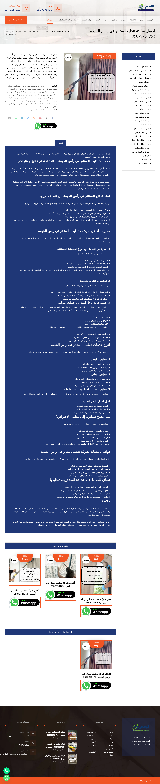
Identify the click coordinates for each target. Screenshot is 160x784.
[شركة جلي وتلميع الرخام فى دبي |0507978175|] (72, 759)
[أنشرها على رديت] (34, 118)
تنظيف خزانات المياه (141, 74)
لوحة (111, 735)
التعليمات (92, 752)
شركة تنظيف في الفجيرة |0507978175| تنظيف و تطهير (55, 747)
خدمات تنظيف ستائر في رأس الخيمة (35, 101)
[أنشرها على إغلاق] (46, 118)
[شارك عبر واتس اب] (15, 118)
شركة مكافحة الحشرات (139, 140)
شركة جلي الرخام (142, 132)
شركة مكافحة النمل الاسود (138, 144)
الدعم (94, 742)
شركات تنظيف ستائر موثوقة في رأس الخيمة (32, 104)
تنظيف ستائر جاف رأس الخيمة (24, 95)
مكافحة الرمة (143, 159)
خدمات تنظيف (143, 82)
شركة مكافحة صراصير (140, 152)
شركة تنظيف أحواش (141, 93)
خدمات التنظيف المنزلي (139, 78)
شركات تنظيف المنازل (140, 89)
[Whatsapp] (6, 778)
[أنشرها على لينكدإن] (21, 118)
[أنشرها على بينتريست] (40, 118)
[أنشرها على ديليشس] (28, 118)
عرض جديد (109, 748)
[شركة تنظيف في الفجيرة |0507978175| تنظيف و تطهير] (72, 747)
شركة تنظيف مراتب (141, 120)
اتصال (111, 755)
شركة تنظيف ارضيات (140, 97)
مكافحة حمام (144, 163)
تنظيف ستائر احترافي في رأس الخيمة (23, 89)
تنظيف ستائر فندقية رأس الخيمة (33, 98)
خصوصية (110, 745)
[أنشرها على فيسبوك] (52, 118)
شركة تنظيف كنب (142, 113)
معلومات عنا (108, 752)
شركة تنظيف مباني (141, 117)
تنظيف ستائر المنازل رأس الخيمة (46, 92)
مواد (94, 745)
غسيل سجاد (144, 155)
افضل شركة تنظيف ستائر (139, 70)
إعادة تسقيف (91, 732)
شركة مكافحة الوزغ (141, 148)
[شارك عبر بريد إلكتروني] (9, 118)
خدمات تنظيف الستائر (140, 86)
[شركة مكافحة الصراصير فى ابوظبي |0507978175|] (72, 735)
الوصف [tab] (60, 143)
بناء (112, 742)
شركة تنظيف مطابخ (141, 128)
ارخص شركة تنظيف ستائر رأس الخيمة (31, 86)
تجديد (111, 732)
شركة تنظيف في (142, 109)
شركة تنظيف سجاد (141, 105)
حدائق (111, 739)
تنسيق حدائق (91, 735)
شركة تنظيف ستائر (37, 109)
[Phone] (6, 770)
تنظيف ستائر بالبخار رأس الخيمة (23, 92)
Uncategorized (142, 66)
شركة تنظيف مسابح (141, 124)
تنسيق (93, 739)
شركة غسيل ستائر (142, 136)
